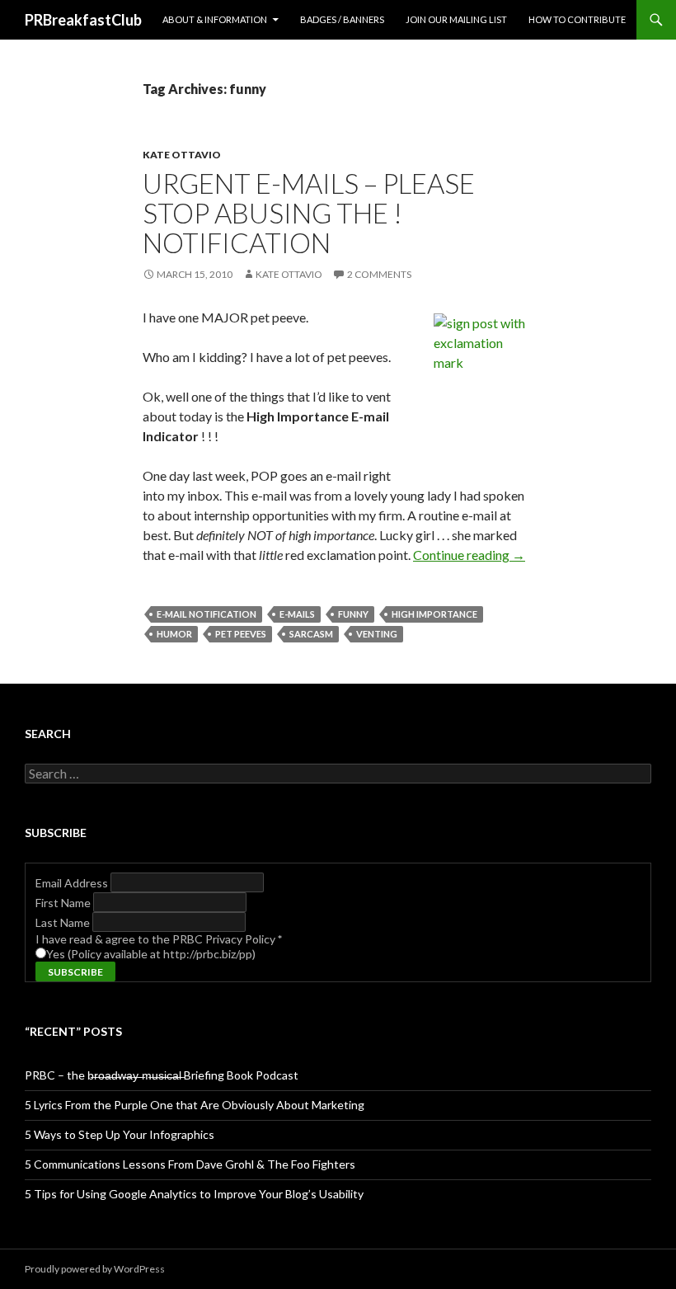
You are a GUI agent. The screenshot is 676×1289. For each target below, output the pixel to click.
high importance (434, 614)
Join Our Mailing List (456, 19)
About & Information (214, 19)
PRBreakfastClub (83, 20)
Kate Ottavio (182, 154)
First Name (64, 903)
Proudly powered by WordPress (95, 1269)
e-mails (297, 614)
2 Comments (379, 274)
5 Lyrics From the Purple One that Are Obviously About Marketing (194, 1105)
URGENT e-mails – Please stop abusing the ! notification (309, 213)
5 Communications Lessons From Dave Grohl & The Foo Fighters (190, 1164)
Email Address (72, 883)
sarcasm (311, 633)
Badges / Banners (342, 19)
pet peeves (240, 633)
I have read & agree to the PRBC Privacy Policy (158, 939)
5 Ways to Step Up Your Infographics (119, 1134)
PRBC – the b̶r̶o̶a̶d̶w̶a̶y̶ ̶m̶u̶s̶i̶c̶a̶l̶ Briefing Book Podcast (161, 1075)
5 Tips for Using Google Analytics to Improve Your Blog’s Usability (194, 1194)
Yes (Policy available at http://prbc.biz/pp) (151, 954)
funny (353, 614)
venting (376, 633)
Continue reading (469, 554)
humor (174, 633)
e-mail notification (206, 614)
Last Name (63, 922)
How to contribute (577, 19)
